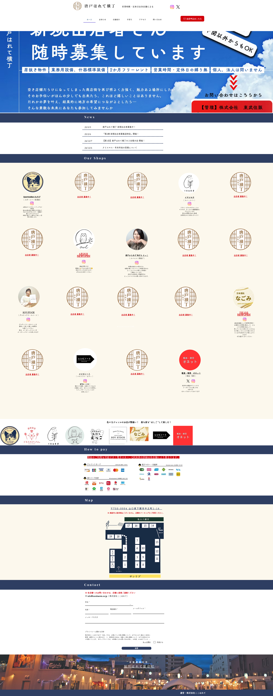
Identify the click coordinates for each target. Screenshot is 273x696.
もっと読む (147, 642)
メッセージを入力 (91, 617)
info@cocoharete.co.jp (97, 596)
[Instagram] (172, 6)
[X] (178, 6)
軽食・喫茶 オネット (191, 373)
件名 (86, 602)
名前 (86, 609)
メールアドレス (138, 608)
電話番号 (113, 609)
